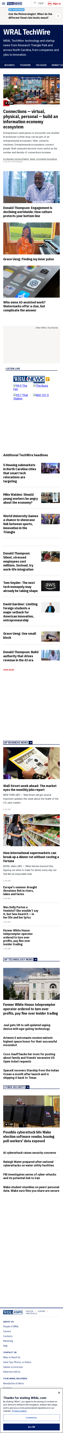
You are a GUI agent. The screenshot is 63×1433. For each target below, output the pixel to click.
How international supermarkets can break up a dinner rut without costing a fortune (31, 856)
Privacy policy (19, 1411)
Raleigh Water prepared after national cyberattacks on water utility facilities (28, 1163)
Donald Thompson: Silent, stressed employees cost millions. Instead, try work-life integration (18, 561)
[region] (31, 1410)
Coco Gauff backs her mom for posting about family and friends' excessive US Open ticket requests (29, 1057)
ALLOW (31, 1427)
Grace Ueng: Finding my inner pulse (28, 259)
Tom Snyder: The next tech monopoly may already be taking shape (20, 586)
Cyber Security (14, 1087)
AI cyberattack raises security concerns (29, 1152)
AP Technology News (18, 959)
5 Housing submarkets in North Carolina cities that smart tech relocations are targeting (19, 473)
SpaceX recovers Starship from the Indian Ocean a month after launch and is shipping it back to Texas (31, 1074)
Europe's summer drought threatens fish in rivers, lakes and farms (20, 890)
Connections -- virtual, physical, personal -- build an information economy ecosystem (30, 119)
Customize (31, 1417)
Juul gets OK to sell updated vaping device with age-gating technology (26, 1027)
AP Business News (16, 742)
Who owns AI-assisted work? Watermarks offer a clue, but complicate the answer (24, 306)
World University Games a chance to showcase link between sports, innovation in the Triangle (20, 524)
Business (10, 65)
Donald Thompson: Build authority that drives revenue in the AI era (20, 656)
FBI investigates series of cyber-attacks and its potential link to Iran (29, 1176)
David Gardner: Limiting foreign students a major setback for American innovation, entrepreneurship (20, 612)
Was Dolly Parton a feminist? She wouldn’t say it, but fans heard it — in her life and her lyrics (20, 912)
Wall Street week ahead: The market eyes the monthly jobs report (30, 787)
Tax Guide (41, 65)
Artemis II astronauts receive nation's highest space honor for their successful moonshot (30, 1041)
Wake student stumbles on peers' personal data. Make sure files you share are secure (31, 1189)
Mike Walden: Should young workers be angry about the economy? (20, 498)
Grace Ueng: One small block (19, 635)
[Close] (59, 1392)
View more (8, 670)
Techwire (25, 65)
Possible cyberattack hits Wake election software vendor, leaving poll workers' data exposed (28, 1136)
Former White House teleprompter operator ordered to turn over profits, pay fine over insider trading (18, 937)
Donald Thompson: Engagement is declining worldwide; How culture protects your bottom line (27, 211)
